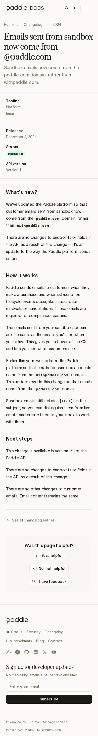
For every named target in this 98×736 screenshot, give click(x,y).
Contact (55, 641)
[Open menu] (86, 8)
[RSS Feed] (8, 652)
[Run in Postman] (17, 652)
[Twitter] (44, 652)
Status (16, 632)
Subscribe (49, 699)
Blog (40, 641)
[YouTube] (53, 652)
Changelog (33, 25)
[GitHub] (26, 652)
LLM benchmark (19, 641)
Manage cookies (55, 721)
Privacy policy (16, 721)
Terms (34, 721)
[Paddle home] (49, 620)
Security (33, 632)
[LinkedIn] (35, 652)
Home (9, 25)
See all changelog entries (33, 520)
